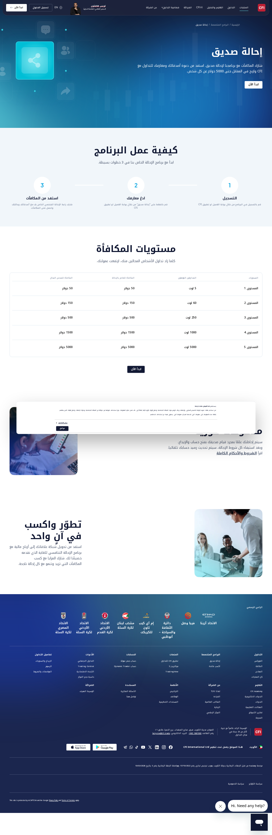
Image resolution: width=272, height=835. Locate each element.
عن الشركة (214, 685)
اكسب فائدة (214, 666)
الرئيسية (236, 25)
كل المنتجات (257, 677)
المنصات (173, 654)
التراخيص (174, 691)
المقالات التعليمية (254, 707)
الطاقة (259, 666)
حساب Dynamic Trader (125, 666)
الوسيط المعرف (87, 691)
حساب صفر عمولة (128, 661)
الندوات (259, 702)
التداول (258, 654)
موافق (62, 428)
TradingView (171, 672)
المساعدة (130, 685)
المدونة (259, 718)
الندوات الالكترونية (253, 697)
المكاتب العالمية (212, 702)
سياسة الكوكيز (255, 784)
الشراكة (188, 7)
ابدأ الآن (253, 84)
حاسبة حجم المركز (86, 677)
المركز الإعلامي (213, 713)
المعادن (259, 672)
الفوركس (258, 661)
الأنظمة (174, 685)
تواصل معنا (131, 697)
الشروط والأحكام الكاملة (236, 453)
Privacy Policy (53, 800)
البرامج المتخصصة (220, 25)
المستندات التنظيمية (168, 702)
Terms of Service (68, 800)
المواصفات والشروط (42, 672)
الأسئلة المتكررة (128, 691)
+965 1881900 (195, 733)
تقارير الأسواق (255, 713)
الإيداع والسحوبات (44, 661)
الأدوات (90, 654)
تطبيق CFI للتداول (169, 661)
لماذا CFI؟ (215, 691)
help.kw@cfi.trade (161, 733)
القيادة (217, 697)
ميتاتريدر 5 (173, 666)
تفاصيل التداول (43, 654)
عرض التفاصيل (62, 423)
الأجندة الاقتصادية (85, 672)
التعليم (258, 685)
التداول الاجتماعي (86, 661)
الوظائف (174, 697)
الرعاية (217, 707)
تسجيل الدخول (41, 7)
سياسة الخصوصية (236, 784)
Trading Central (86, 666)
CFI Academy (256, 691)
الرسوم (49, 666)
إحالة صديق (202, 25)
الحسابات (131, 654)
